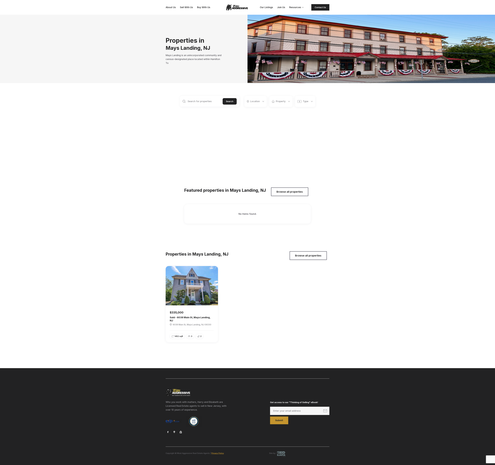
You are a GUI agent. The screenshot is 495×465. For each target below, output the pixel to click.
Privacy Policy (217, 453)
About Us (171, 7)
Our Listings (266, 7)
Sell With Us (186, 7)
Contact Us (320, 7)
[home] (237, 7)
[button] (296, 7)
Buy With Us (203, 7)
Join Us (281, 7)
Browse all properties (290, 191)
